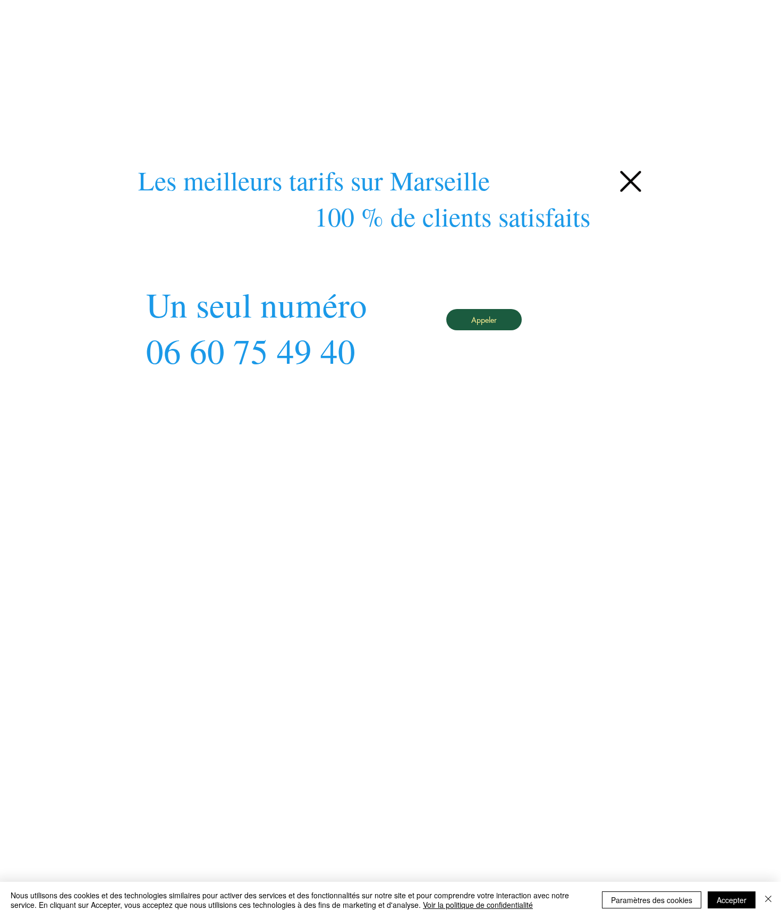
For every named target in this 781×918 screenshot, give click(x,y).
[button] (630, 181)
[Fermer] (768, 899)
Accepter (731, 900)
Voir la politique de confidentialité (478, 904)
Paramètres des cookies (651, 900)
